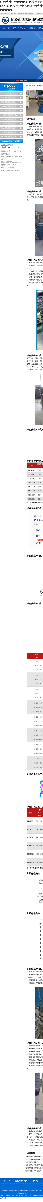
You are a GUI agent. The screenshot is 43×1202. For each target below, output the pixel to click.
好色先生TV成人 (7, 93)
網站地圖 (3, 1198)
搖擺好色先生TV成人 (8, 119)
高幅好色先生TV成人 (8, 106)
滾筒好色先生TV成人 (8, 132)
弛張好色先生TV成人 (8, 98)
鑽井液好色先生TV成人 (9, 137)
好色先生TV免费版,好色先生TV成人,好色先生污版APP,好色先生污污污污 (21, 6)
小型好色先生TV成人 (8, 111)
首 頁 (6, 28)
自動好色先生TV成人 (8, 102)
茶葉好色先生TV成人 (8, 124)
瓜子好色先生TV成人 (8, 128)
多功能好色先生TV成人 (9, 115)
